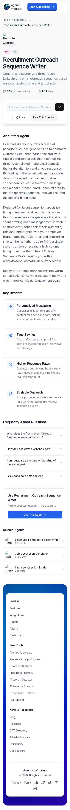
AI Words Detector (21, 679)
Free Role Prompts (21, 672)
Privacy (16, 782)
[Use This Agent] (59, 107)
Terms (28, 782)
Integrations (17, 615)
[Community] (36, 783)
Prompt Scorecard (21, 652)
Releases (15, 723)
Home (6, 19)
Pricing (14, 628)
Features (15, 608)
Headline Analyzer (21, 666)
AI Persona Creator (21, 686)
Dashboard (16, 635)
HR (29, 19)
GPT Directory (18, 730)
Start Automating (40, 6)
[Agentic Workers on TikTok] (50, 783)
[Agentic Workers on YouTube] (56, 783)
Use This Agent (42, 117)
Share (22, 117)
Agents (14, 621)
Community (16, 744)
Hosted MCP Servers (23, 693)
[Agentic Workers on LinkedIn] (35, 789)
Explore (19, 19)
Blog (12, 717)
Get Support (17, 750)
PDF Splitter (17, 699)
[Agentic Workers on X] (43, 783)
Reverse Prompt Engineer (25, 659)
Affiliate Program (20, 737)
